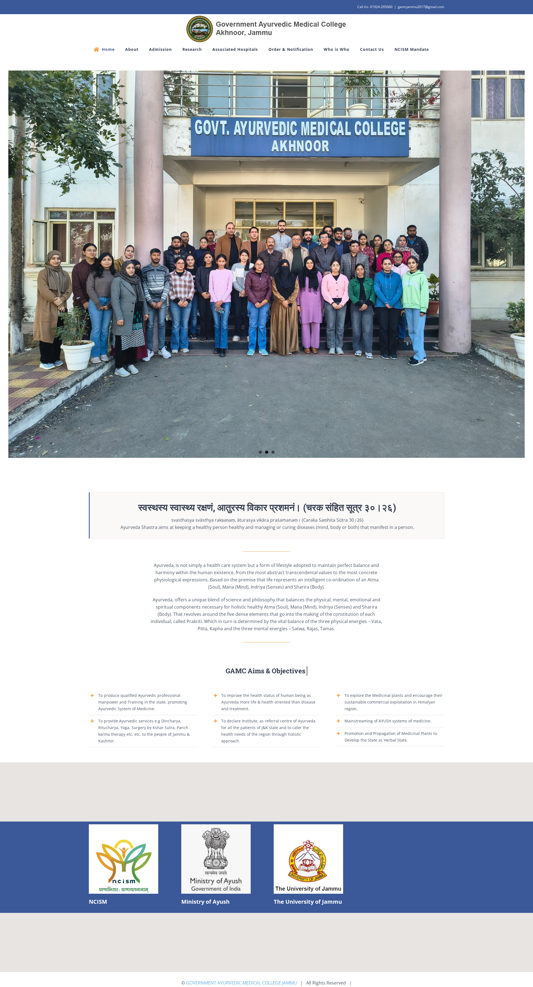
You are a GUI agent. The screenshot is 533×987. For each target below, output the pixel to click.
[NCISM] (123, 826)
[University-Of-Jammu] (308, 826)
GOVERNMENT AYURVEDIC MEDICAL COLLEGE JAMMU (241, 983)
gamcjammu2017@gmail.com (421, 6)
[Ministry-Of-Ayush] (216, 826)
